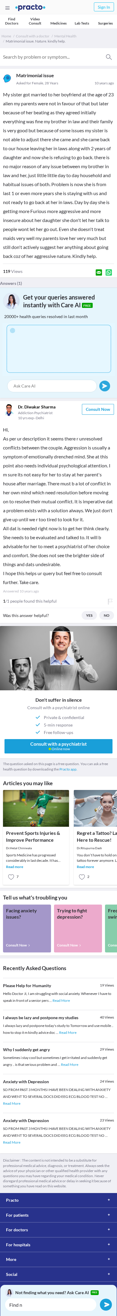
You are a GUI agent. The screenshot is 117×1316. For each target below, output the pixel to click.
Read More (61, 1000)
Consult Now (98, 409)
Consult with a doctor (33, 36)
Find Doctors (11, 21)
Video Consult (35, 21)
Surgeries (105, 23)
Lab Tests (82, 23)
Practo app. (68, 769)
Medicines (58, 23)
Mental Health (65, 36)
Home (6, 36)
